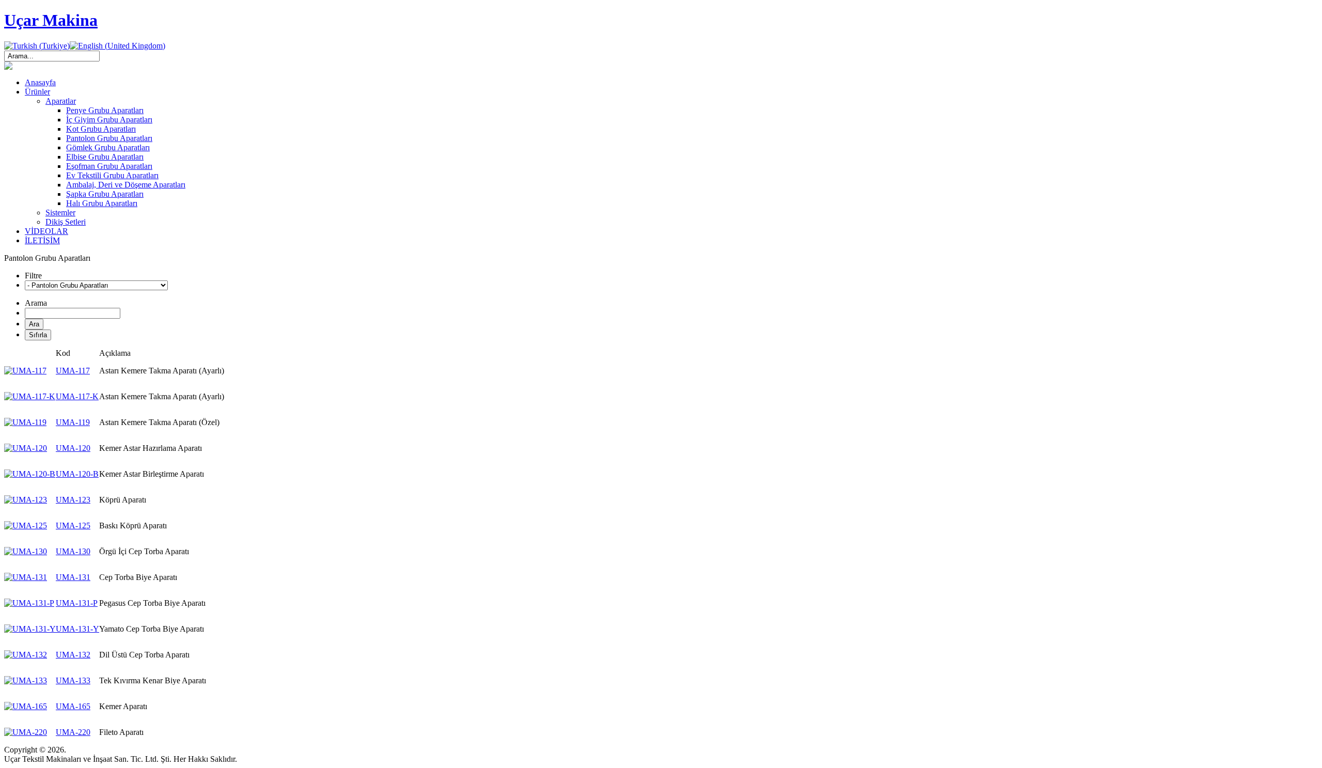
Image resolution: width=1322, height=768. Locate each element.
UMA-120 (73, 448)
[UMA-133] (25, 680)
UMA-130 (73, 551)
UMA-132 (73, 654)
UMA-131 (73, 577)
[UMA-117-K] (29, 396)
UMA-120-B (77, 473)
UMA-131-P (77, 603)
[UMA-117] (25, 370)
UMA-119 (73, 422)
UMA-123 (73, 499)
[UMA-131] (25, 577)
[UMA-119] (25, 422)
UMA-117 (73, 370)
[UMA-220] (25, 732)
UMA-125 (73, 525)
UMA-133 (73, 680)
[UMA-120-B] (29, 473)
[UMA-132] (25, 654)
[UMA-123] (25, 499)
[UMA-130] (25, 551)
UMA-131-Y (77, 628)
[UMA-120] (25, 448)
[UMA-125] (25, 525)
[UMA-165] (25, 706)
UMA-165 (73, 706)
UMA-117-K (77, 396)
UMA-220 (73, 732)
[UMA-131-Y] (30, 628)
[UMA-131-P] (29, 603)
